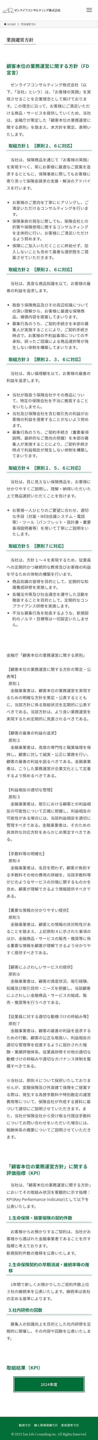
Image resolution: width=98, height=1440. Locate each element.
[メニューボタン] (89, 10)
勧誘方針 (25, 1425)
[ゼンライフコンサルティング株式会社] (31, 10)
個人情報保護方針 (46, 1425)
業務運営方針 (70, 1425)
